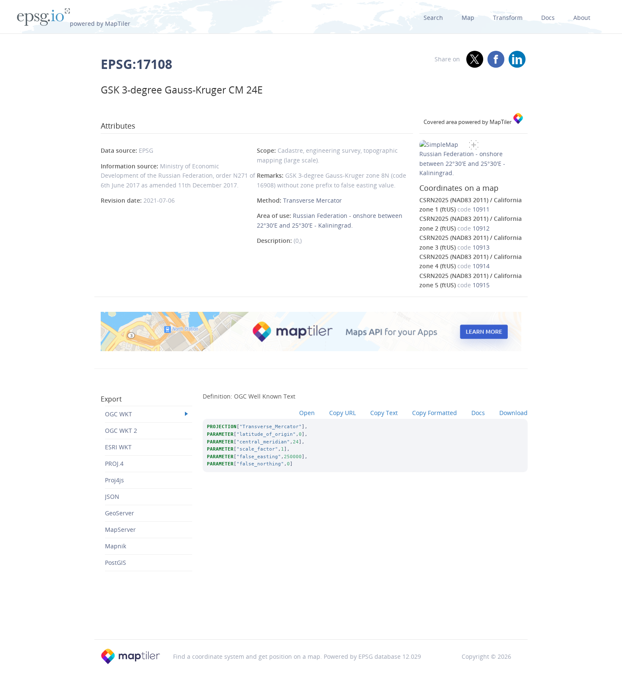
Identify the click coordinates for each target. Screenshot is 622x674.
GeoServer (119, 513)
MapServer (120, 529)
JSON (112, 496)
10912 (481, 228)
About (581, 18)
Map (468, 18)
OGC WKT (118, 414)
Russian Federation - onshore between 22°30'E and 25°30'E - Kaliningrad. (462, 163)
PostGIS (115, 562)
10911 (481, 209)
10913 (481, 247)
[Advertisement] (311, 618)
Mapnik (115, 546)
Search (433, 18)
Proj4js (114, 480)
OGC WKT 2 (121, 430)
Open (307, 413)
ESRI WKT (118, 447)
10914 (481, 266)
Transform (508, 18)
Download (513, 413)
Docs (548, 18)
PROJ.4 (114, 463)
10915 (481, 285)
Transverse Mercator (312, 200)
